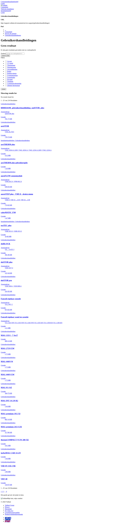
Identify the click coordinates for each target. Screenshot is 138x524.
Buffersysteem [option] (11, 73)
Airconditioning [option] (12, 69)
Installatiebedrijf (13, 2)
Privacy (7, 507)
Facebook (8, 518)
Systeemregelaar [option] (12, 75)
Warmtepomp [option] (11, 67)
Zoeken (3, 53)
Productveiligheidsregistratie (14, 514)
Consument (4, 2)
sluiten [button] (3, 89)
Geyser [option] (9, 61)
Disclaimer (8, 509)
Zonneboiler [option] (11, 77)
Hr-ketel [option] (10, 79)
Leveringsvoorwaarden (12, 512)
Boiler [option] (9, 71)
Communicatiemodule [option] (14, 83)
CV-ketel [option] (10, 63)
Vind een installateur (7, 9)
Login (3, 3)
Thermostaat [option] (11, 65)
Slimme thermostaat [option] (13, 85)
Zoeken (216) (5, 56)
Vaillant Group (9, 505)
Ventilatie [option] (10, 81)
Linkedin (8, 519)
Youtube (7, 521)
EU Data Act (9, 511)
